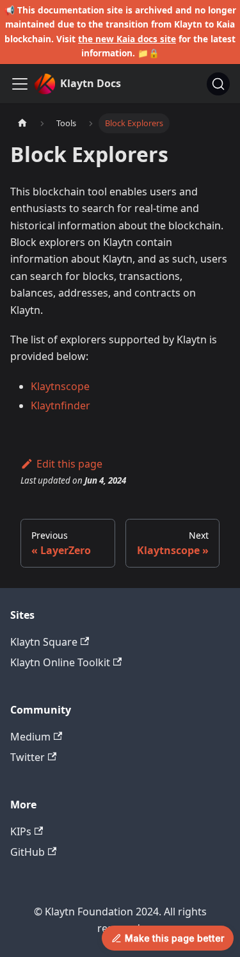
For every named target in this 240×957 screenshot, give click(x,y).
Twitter (27, 757)
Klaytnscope (60, 386)
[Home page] (22, 123)
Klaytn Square (43, 642)
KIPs (20, 831)
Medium (30, 737)
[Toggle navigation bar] (19, 84)
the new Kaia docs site (127, 39)
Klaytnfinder (60, 405)
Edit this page (69, 464)
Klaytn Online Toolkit (60, 662)
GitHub (27, 852)
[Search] (218, 83)
